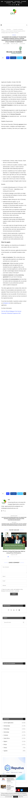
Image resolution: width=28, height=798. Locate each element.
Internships (8, 2)
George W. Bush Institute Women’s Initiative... (11, 780)
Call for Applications (8, 1)
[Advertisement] (14, 18)
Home (2, 1)
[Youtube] (16, 4)
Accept (15, 796)
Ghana (14, 747)
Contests (14, 2)
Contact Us (19, 2)
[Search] (26, 25)
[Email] (18, 4)
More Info (21, 796)
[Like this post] (8, 57)
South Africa (14, 738)
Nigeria (14, 741)
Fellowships (23, 1)
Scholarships (17, 1)
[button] (2, 545)
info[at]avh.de (6, 303)
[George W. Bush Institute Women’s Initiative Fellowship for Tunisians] (3, 779)
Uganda (14, 750)
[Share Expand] (24, 57)
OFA (8, 43)
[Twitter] (10, 4)
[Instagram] (14, 4)
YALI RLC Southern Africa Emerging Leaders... (10, 787)
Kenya (14, 744)
